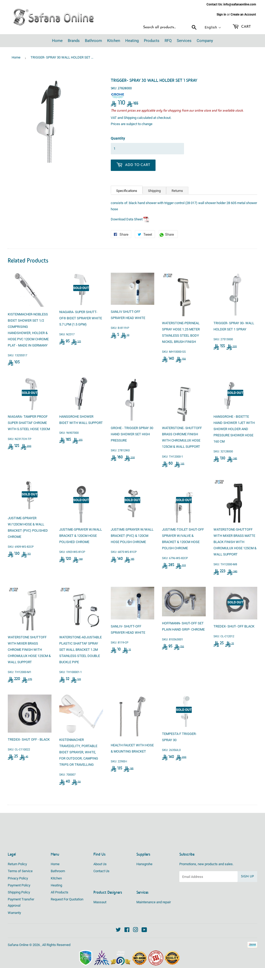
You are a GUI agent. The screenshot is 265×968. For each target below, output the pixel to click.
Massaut (99, 902)
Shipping (130, 118)
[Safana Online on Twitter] (118, 931)
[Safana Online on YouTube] (144, 931)
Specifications (126, 191)
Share (171, 235)
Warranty (14, 913)
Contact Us (101, 871)
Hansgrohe (144, 864)
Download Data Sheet (127, 219)
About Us (100, 864)
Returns (177, 191)
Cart (245, 27)
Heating (56, 885)
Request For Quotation (67, 899)
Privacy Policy (18, 878)
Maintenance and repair (153, 902)
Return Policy (17, 864)
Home (16, 57)
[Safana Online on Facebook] (127, 931)
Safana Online (18, 945)
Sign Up (247, 876)
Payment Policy (19, 885)
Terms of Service (20, 871)
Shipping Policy (19, 892)
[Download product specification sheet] (146, 219)
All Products (59, 892)
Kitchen (56, 878)
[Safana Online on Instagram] (135, 931)
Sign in (221, 14)
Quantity (118, 138)
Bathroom (58, 871)
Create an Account (243, 14)
